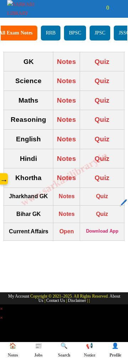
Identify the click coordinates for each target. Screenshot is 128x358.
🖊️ (123, 202)
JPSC (100, 33)
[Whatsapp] (32, 277)
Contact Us (55, 300)
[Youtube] (51, 277)
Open (66, 231)
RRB (50, 33)
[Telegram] (70, 277)
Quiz (102, 61)
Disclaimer (77, 300)
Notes (66, 61)
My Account (18, 296)
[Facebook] (12, 277)
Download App (102, 231)
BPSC (75, 33)
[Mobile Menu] (116, 8)
